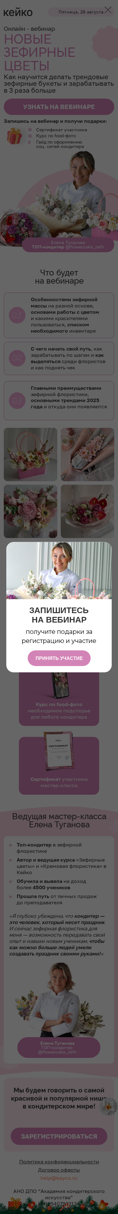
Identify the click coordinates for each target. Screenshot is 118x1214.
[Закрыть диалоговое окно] (108, 10)
